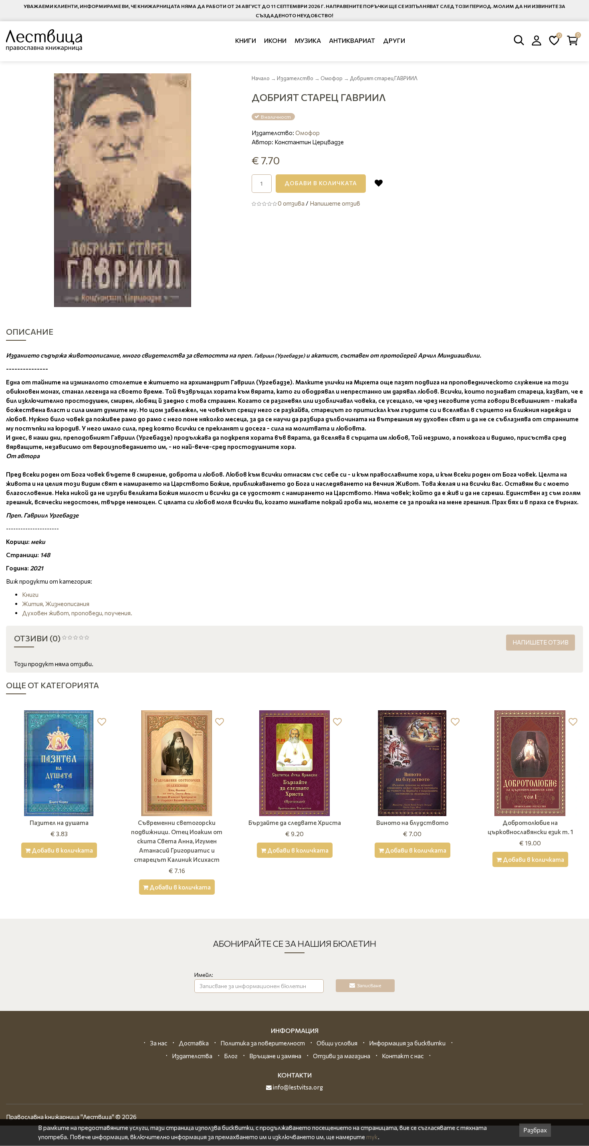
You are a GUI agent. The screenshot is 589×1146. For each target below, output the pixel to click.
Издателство (295, 78)
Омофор (332, 78)
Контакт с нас (403, 1055)
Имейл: (203, 974)
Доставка (194, 1043)
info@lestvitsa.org (297, 1087)
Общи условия (337, 1043)
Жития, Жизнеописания (55, 603)
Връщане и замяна (275, 1055)
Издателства (192, 1055)
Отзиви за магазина (341, 1055)
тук (372, 1136)
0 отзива (291, 203)
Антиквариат (352, 40)
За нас (158, 1043)
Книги (245, 40)
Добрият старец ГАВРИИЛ (384, 78)
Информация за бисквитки (407, 1043)
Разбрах (535, 1130)
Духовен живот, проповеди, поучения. (77, 612)
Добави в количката (320, 183)
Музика (307, 40)
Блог (231, 1055)
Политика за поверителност (262, 1043)
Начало (261, 78)
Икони (275, 40)
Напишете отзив (335, 203)
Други (394, 40)
